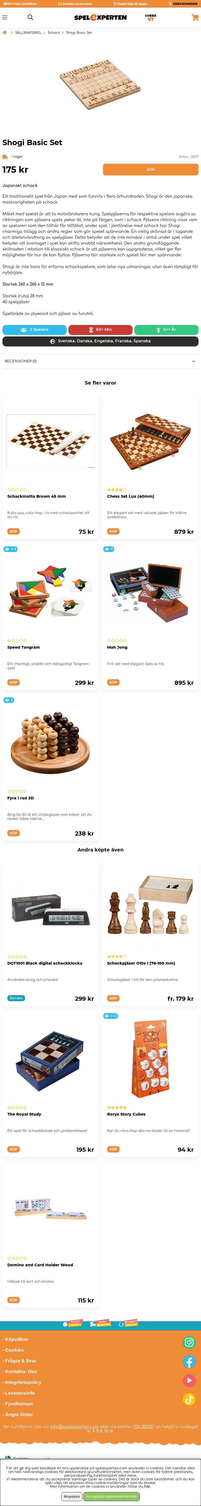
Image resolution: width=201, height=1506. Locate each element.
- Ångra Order (17, 1414)
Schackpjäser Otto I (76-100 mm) (141, 963)
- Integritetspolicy (21, 1382)
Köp (113, 998)
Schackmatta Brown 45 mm (36, 496)
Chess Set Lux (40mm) (130, 496)
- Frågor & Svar (19, 1360)
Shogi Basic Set (79, 32)
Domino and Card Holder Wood (40, 1265)
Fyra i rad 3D (20, 798)
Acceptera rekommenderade (111, 1496)
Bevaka (16, 998)
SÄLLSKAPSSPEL (28, 32)
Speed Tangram (23, 647)
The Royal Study (24, 1114)
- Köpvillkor (15, 1339)
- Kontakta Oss (19, 1371)
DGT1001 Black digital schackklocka (44, 963)
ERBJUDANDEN (185, 4)
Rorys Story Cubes (126, 1114)
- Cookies (13, 1350)
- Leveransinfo (18, 1393)
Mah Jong (117, 647)
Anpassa (72, 1496)
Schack (54, 32)
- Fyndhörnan (17, 1403)
